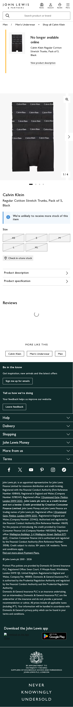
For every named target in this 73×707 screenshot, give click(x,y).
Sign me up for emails (18, 381)
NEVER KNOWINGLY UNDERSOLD (36, 692)
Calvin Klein (14, 353)
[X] (20, 470)
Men (5, 24)
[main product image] (20, 50)
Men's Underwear (25, 24)
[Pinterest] (42, 470)
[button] (68, 5)
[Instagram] (53, 470)
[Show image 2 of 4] (69, 137)
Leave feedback (14, 406)
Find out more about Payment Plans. (21, 552)
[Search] (7, 16)
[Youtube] (31, 470)
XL (32, 248)
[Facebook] (9, 470)
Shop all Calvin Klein (54, 24)
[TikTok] (64, 470)
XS (9, 238)
